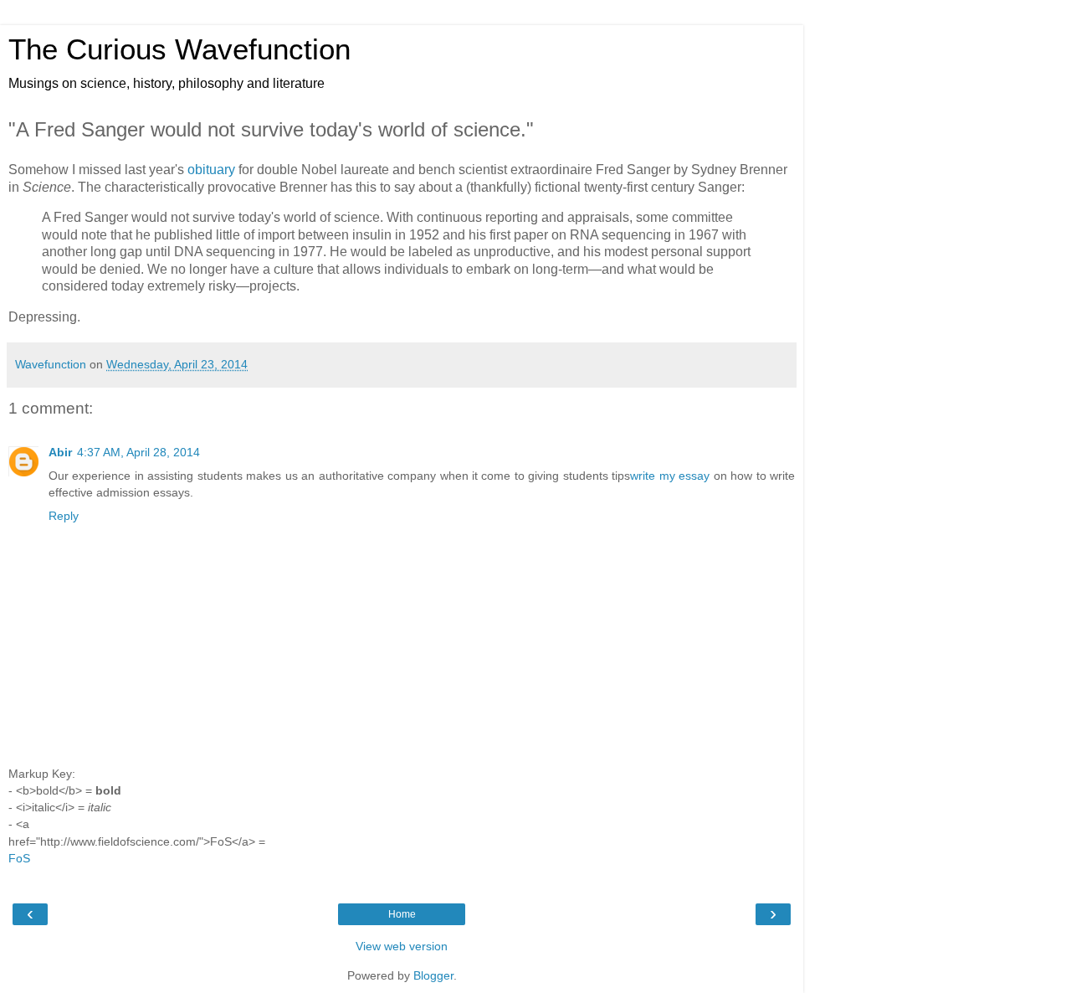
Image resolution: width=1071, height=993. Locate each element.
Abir (60, 452)
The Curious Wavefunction (179, 49)
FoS (19, 858)
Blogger (433, 975)
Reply (64, 515)
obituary (211, 169)
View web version (402, 946)
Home (402, 914)
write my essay (670, 475)
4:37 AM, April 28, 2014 (138, 452)
